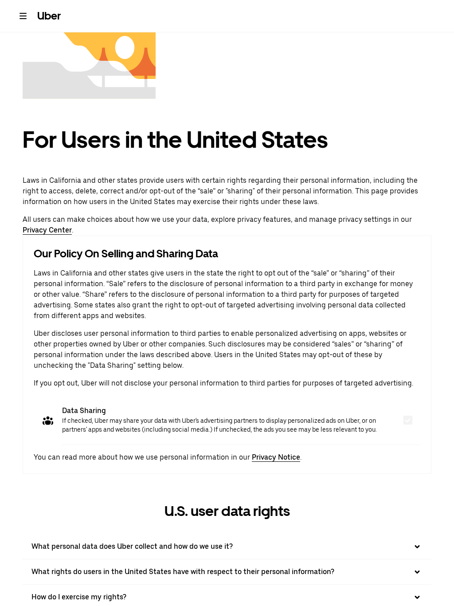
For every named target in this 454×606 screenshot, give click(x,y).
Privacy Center (47, 230)
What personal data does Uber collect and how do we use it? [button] (132, 546)
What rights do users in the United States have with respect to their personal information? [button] (182, 571)
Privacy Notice (276, 457)
